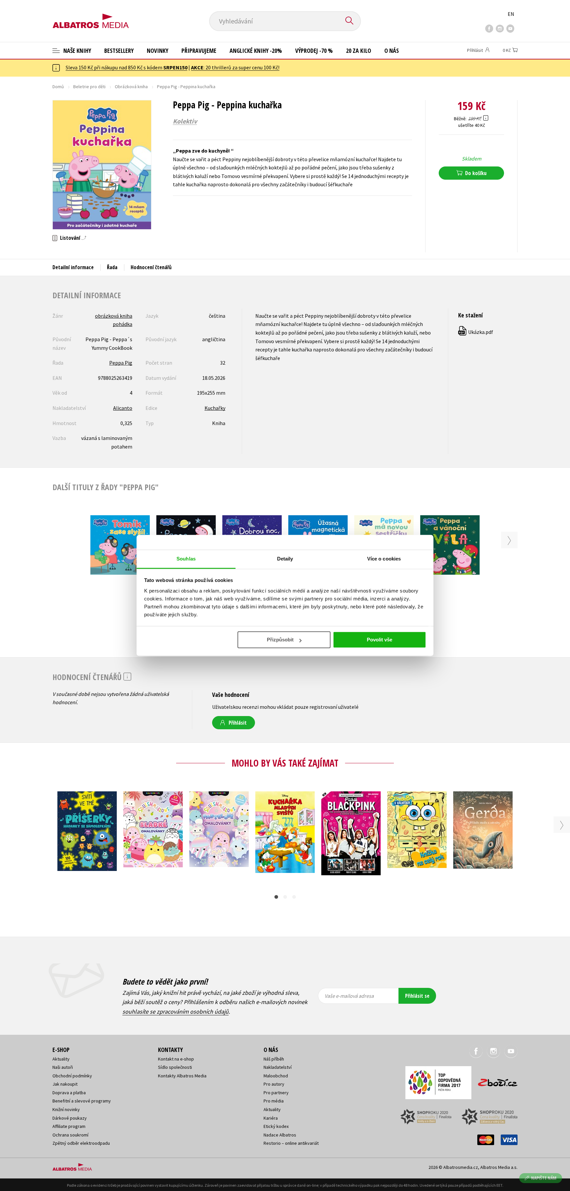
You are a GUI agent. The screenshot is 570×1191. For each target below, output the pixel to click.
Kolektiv (185, 121)
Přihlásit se (417, 995)
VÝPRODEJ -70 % (314, 50)
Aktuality (61, 1059)
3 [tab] (294, 897)
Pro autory (274, 1084)
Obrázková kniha (131, 87)
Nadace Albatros (280, 1135)
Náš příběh (274, 1059)
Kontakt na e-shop (176, 1059)
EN (511, 14)
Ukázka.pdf (476, 332)
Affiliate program (68, 1126)
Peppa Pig (120, 362)
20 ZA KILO (358, 50)
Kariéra (271, 1118)
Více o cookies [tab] (384, 558)
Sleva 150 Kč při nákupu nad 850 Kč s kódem (126, 67)
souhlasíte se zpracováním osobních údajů (175, 1011)
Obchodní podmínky (72, 1076)
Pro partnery (276, 1093)
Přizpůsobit (280, 640)
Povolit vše (379, 640)
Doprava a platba (69, 1093)
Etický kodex (276, 1126)
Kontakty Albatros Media (182, 1076)
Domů (58, 87)
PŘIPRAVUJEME (198, 50)
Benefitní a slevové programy (81, 1101)
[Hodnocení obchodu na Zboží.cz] (494, 1080)
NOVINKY (157, 50)
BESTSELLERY (119, 50)
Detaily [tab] (285, 558)
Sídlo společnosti (175, 1067)
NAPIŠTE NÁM (543, 1178)
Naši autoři (62, 1067)
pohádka (122, 324)
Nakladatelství (278, 1067)
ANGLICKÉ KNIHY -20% (256, 50)
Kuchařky (215, 408)
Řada (112, 267)
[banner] (90, 15)
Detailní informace (73, 267)
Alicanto (122, 408)
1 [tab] (276, 897)
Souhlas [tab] (186, 558)
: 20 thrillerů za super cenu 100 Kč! (235, 67)
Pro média (274, 1101)
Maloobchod (276, 1076)
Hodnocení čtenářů (151, 267)
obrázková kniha (113, 315)
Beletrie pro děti (89, 87)
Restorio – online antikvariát (291, 1143)
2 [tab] (285, 897)
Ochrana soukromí (70, 1135)
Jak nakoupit (65, 1084)
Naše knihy (76, 50)
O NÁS (391, 50)
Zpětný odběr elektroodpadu (81, 1143)
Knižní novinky (66, 1109)
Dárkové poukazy (69, 1118)
